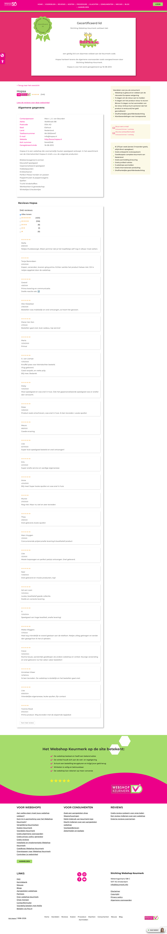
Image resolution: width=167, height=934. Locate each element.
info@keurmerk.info (119, 885)
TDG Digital (12, 918)
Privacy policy (117, 897)
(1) (39, 228)
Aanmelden (83, 7)
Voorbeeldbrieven (71, 828)
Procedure (82, 4)
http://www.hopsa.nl (53, 139)
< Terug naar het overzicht (28, 85)
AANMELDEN (24, 861)
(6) (39, 225)
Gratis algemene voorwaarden (30, 834)
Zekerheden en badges (74, 831)
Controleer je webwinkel (27, 854)
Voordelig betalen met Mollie (29, 906)
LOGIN (157, 4)
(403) (37, 218)
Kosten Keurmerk (24, 828)
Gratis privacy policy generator (30, 837)
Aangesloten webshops (27, 891)
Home (40, 4)
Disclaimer (115, 891)
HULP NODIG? (154, 930)
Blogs (19, 888)
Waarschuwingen (71, 816)
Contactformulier (24, 903)
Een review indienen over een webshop (128, 816)
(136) (38, 221)
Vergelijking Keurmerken (28, 825)
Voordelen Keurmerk (26, 831)
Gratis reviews (23, 840)
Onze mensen (23, 900)
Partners (20, 894)
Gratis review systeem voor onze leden (127, 813)
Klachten (93, 4)
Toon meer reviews (27, 723)
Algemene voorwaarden (121, 900)
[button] (2, 61)
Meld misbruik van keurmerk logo (78, 819)
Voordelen (50, 4)
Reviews (61, 4)
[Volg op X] (79, 874)
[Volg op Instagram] (84, 874)
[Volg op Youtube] (84, 879)
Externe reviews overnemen (123, 819)
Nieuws (119, 4)
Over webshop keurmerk (27, 897)
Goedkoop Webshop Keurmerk (30, 848)
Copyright (115, 894)
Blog (127, 4)
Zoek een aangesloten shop (76, 813)
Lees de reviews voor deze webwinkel (33, 103)
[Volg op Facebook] (79, 879)
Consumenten (107, 4)
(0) (39, 231)
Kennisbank (22, 882)
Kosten (71, 4)
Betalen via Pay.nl (24, 909)
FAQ (18, 879)
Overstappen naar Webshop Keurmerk (34, 851)
